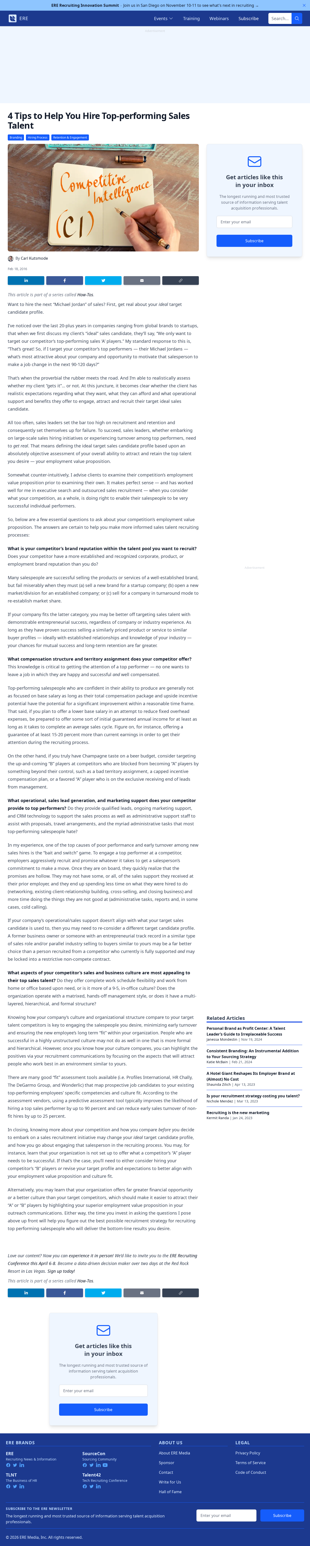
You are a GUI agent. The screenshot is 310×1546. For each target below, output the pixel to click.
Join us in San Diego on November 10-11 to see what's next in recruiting (155, 5)
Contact (166, 1472)
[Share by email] (142, 280)
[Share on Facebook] (64, 280)
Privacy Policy (247, 1453)
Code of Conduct (250, 1472)
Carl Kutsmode (34, 258)
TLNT (11, 1475)
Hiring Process (37, 137)
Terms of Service (250, 1462)
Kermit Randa (218, 1118)
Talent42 (91, 1475)
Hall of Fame (170, 1491)
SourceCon (93, 1453)
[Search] (297, 18)
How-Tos (85, 294)
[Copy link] (180, 280)
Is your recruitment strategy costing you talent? (253, 1096)
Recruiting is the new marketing (238, 1112)
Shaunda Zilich (219, 1084)
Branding (16, 137)
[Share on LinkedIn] (26, 280)
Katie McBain (217, 1062)
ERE (10, 1453)
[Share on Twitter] (103, 280)
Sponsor (166, 1462)
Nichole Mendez (220, 1101)
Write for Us (170, 1482)
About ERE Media (174, 1453)
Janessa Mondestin (222, 1039)
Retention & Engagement (70, 137)
